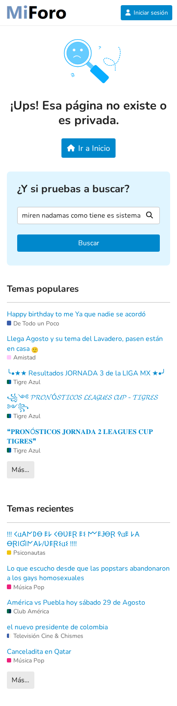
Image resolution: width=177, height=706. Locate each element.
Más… (20, 470)
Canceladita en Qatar (39, 651)
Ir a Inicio (94, 148)
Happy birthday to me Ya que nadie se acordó (76, 314)
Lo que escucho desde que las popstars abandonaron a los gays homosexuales (88, 573)
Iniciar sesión (151, 13)
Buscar (88, 243)
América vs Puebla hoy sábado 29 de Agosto (76, 602)
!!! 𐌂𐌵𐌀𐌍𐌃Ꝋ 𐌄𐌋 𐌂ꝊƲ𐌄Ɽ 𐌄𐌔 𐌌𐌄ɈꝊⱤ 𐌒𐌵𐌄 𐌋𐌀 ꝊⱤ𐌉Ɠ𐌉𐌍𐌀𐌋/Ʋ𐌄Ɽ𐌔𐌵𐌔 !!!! (73, 539)
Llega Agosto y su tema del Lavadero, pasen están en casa (85, 343)
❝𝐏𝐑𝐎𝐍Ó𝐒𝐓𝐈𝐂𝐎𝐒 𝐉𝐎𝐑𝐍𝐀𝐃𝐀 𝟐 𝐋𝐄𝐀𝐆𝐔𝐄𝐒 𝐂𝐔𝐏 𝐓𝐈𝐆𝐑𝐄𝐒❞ (80, 436)
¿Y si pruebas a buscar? (73, 189)
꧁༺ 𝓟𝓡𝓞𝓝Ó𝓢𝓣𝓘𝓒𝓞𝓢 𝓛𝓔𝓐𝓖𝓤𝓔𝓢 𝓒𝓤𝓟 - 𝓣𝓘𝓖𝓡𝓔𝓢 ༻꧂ (82, 402)
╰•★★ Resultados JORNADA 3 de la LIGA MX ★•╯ (86, 373)
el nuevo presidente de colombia (57, 627)
